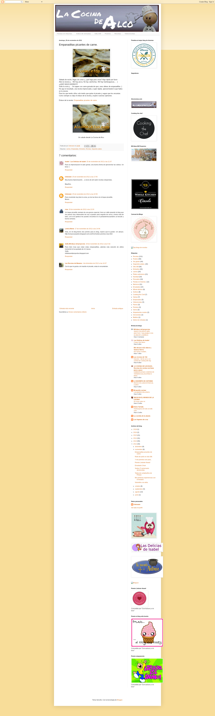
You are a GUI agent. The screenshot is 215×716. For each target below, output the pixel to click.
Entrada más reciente (67, 308)
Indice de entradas (83, 34)
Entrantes (82, 149)
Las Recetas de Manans (73, 263)
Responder (69, 170)
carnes (68, 149)
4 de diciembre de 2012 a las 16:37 (95, 263)
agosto (137, 492)
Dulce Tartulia (138, 407)
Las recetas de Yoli (140, 357)
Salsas (135, 297)
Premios (136, 307)
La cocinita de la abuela (142, 416)
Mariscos (136, 284)
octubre (138, 486)
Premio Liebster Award (142, 462)
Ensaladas (136, 287)
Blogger (119, 700)
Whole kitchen (138, 289)
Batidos (135, 317)
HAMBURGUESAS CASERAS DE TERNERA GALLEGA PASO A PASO (144, 373)
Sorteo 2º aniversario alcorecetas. (142, 469)
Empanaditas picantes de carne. (85, 100)
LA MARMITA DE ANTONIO (143, 381)
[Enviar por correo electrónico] (85, 146)
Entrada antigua (117, 308)
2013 (135, 441)
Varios (135, 310)
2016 (135, 432)
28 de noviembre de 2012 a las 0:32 (98, 244)
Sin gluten (136, 261)
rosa (66, 209)
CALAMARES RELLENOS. (142, 392)
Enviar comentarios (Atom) (77, 312)
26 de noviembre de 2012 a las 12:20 (81, 209)
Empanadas (75, 149)
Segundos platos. (97, 149)
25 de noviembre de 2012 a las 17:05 (85, 177)
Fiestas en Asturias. (64, 34)
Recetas (117, 34)
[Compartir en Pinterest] (95, 146)
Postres (108, 34)
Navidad (136, 277)
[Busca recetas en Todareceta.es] (139, 247)
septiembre (139, 489)
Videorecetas (130, 34)
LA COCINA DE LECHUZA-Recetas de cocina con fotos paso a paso (144, 368)
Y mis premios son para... (143, 460)
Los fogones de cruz (141, 419)
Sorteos (135, 292)
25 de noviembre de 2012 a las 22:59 (85, 194)
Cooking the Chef (139, 294)
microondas (137, 315)
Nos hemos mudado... (140, 351)
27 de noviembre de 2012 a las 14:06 (87, 229)
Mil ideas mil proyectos (142, 329)
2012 (135, 444)
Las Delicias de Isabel (141, 340)
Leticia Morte (69, 229)
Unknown (68, 177)
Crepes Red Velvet (139, 342)
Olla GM (98, 34)
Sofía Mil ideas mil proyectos (75, 244)
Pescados (136, 279)
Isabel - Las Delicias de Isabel (75, 161)
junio (137, 495)
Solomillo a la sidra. (141, 482)
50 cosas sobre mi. (139, 401)
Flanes (135, 305)
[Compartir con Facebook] (92, 146)
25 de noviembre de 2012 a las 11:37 (99, 161)
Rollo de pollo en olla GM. (143, 457)
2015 (135, 435)
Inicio (93, 308)
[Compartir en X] (90, 146)
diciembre (138, 446)
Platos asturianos (139, 274)
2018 (135, 429)
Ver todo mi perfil (136, 508)
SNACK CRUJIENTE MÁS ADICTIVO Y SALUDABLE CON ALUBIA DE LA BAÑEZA (143, 333)
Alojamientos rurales (140, 312)
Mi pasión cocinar (140, 390)
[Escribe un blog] (87, 146)
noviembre (139, 449)
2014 (135, 438)
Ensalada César (140, 465)
